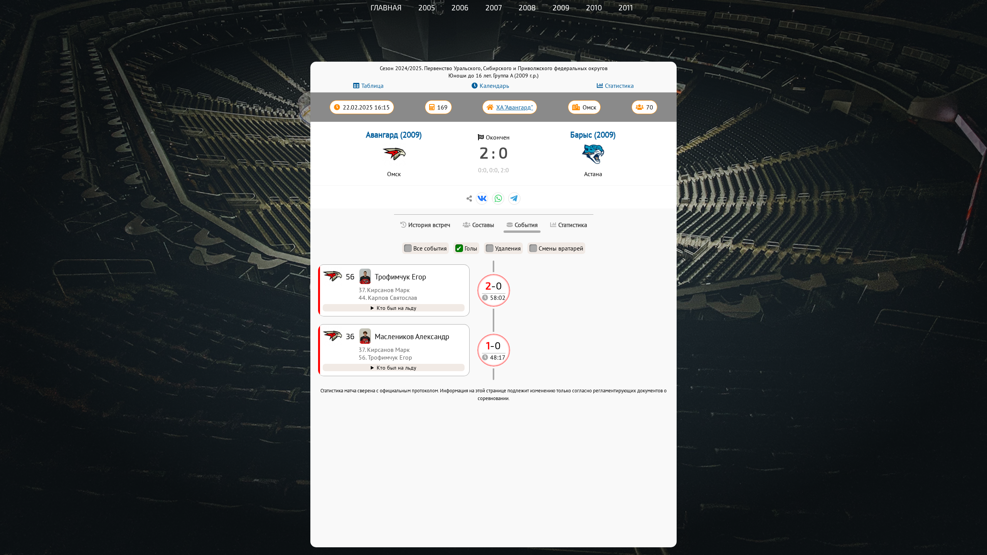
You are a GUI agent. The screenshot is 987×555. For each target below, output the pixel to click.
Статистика (619, 85)
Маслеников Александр (412, 336)
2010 (594, 7)
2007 (493, 7)
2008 (527, 7)
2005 (426, 7)
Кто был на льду (396, 367)
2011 (625, 7)
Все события (430, 248)
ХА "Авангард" (514, 107)
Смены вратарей (561, 248)
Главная (386, 7)
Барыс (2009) (593, 135)
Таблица (372, 85)
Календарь (494, 85)
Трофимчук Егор (400, 276)
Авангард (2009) (394, 135)
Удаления (508, 248)
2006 (459, 7)
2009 (560, 7)
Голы (471, 248)
